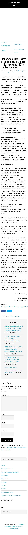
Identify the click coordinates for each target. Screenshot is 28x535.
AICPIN (3, 51)
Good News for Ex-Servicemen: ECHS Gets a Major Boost (13, 370)
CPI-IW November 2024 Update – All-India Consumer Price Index (12, 339)
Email (3, 423)
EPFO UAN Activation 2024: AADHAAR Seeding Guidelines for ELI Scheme (14, 349)
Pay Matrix (18, 44)
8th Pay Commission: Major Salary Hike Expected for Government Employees (14, 328)
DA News (4, 482)
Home (3, 465)
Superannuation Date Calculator (11, 495)
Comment (5, 395)
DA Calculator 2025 (7, 492)
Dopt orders (5, 479)
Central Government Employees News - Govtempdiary (14, 526)
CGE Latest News (14, 316)
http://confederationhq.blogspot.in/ (14, 307)
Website (4, 431)
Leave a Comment (8, 73)
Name (3, 414)
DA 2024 (3, 489)
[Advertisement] (14, 25)
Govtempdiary (14, 2)
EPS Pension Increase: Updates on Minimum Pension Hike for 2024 (12, 359)
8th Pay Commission (7, 469)
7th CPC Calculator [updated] (10, 472)
